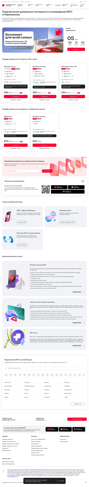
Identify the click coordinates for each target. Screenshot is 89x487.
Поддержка (16, 1)
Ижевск (26, 393)
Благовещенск (8, 386)
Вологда (26, 389)
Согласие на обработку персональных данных (30, 471)
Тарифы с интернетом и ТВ (8, 441)
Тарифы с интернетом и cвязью (10, 446)
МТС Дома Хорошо (39, 116)
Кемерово (47, 397)
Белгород (67, 382)
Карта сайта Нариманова (8, 464)
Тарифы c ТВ (5, 448)
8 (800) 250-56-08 (74, 6)
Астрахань (27, 382)
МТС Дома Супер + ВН (68, 66)
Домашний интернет (20, 5)
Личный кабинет (26, 1)
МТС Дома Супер (10, 66)
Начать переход (22, 245)
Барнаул (46, 382)
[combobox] (22, 171)
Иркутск (46, 393)
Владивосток (47, 386)
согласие (43, 480)
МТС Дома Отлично (39, 66)
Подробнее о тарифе (16, 99)
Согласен (61, 480)
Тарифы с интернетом (7, 439)
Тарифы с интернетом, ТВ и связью (10, 443)
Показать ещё (77, 404)
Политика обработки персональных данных (41, 469)
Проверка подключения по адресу (39, 448)
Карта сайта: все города (8, 461)
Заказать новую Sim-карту (68, 222)
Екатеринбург (68, 389)
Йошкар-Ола (68, 393)
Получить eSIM (22, 222)
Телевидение (58, 5)
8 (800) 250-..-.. (82, 6)
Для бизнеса (7, 1)
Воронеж (46, 389)
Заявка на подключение (37, 450)
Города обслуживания (36, 446)
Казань (6, 397)
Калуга (26, 397)
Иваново (6, 393)
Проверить (47, 171)
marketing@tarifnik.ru (12, 476)
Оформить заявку (77, 419)
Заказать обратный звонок (37, 455)
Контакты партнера (35, 441)
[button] (44, 20)
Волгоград (7, 389)
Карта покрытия (64, 441)
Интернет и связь (48, 5)
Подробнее (76, 292)
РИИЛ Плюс (8, 116)
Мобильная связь (65, 5)
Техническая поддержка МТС (38, 439)
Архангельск (7, 382)
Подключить (76, 49)
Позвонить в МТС (35, 452)
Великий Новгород (29, 386)
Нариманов (84, 1)
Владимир (67, 386)
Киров (66, 397)
